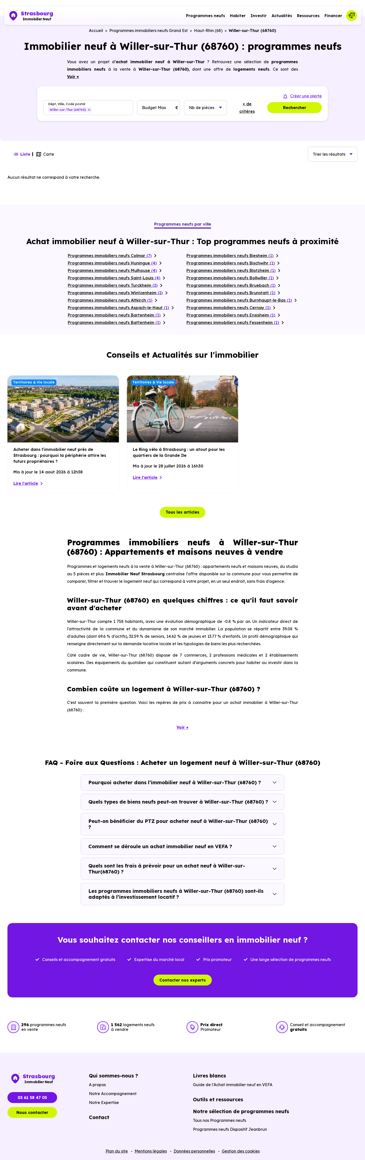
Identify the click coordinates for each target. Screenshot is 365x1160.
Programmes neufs (205, 15)
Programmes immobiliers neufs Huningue (112, 263)
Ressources (308, 15)
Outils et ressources (218, 1099)
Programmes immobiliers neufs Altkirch (110, 300)
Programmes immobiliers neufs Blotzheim (231, 270)
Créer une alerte (306, 95)
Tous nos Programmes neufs (219, 1120)
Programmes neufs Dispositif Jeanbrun (230, 1129)
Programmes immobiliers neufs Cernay (228, 307)
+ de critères (247, 107)
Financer (333, 15)
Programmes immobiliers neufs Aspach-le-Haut (118, 307)
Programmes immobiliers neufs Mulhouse (112, 270)
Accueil (96, 30)
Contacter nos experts (182, 980)
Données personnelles (194, 1151)
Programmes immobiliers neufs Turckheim (113, 285)
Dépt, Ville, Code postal (66, 104)
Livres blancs (209, 1076)
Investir (259, 15)
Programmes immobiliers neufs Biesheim (230, 255)
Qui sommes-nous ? (113, 1076)
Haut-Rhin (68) (208, 30)
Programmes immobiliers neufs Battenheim (114, 322)
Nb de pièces (201, 107)
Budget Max (154, 107)
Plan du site (117, 1151)
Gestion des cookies (241, 1151)
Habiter (238, 15)
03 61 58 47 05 (32, 1097)
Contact (99, 1117)
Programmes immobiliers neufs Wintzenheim (115, 292)
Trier (329, 154)
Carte (48, 154)
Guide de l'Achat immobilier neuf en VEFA (232, 1084)
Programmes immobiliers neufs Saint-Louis (114, 277)
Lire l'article (25, 483)
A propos (97, 1084)
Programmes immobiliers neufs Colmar (110, 255)
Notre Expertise (104, 1102)
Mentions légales (151, 1151)
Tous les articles (182, 512)
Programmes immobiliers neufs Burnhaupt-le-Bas (239, 300)
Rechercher (294, 107)
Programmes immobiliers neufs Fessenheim (232, 322)
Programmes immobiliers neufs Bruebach (231, 285)
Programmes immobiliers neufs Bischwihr (230, 263)
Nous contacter (32, 1112)
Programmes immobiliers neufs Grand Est (148, 30)
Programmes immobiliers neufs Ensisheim (230, 315)
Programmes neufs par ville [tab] (182, 224)
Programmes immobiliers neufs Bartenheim (114, 315)
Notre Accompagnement (113, 1093)
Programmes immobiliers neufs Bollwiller (230, 277)
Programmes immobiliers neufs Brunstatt (230, 292)
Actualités (282, 15)
